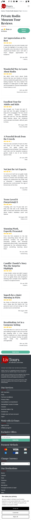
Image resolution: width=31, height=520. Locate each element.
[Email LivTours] (4, 1)
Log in (2, 416)
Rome (3, 473)
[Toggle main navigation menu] (28, 6)
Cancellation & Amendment (9, 402)
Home (3, 11)
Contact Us (4, 412)
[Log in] (26, 1)
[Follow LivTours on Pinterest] (14, 1)
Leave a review (23, 30)
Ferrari (3, 490)
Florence (3, 480)
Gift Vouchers (5, 392)
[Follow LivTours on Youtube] (17, 1)
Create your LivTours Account (10, 414)
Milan (2, 492)
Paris (2, 478)
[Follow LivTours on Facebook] (8, 1)
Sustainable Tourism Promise (9, 404)
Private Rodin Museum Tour (14, 11)
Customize (15, 512)
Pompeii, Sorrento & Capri (8, 488)
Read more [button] (15, 352)
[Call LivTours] (2, 1)
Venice (3, 483)
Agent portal (5, 425)
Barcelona (4, 485)
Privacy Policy (5, 399)
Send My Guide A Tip (7, 409)
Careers (3, 407)
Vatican (3, 475)
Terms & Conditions (7, 397)
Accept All (15, 508)
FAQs (2, 395)
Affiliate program (6, 428)
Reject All (15, 516)
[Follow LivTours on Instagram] (11, 1)
